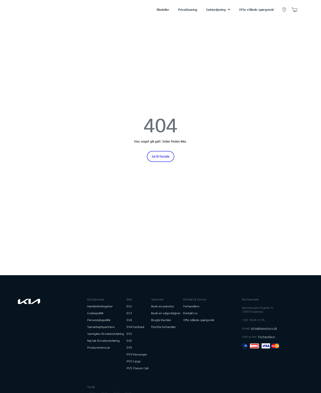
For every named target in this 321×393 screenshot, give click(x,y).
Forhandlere (191, 306)
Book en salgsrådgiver (166, 313)
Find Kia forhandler (163, 327)
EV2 (129, 306)
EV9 (129, 347)
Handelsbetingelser (100, 306)
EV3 (129, 313)
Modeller (163, 9)
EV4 (129, 320)
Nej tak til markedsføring (103, 340)
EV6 (129, 340)
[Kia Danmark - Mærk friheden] (38, 10)
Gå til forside (160, 156)
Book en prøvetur (162, 306)
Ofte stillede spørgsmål (256, 9)
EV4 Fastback (136, 327)
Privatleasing (187, 9)
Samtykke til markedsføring (105, 333)
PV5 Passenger (137, 354)
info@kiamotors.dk (264, 328)
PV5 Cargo (134, 361)
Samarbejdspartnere (101, 327)
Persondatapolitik (99, 320)
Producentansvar (98, 347)
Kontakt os (190, 313)
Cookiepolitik (95, 313)
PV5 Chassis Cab (138, 368)
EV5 (129, 333)
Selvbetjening (216, 9)
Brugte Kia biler (161, 320)
